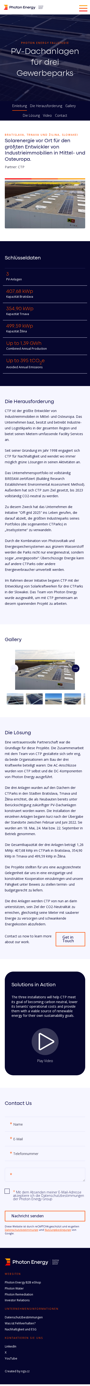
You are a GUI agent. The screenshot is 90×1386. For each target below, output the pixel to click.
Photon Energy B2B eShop (23, 1282)
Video (47, 115)
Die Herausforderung (46, 106)
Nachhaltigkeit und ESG (20, 1329)
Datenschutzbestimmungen (24, 1317)
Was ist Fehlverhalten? (20, 1323)
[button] (75, 668)
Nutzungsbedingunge (58, 1229)
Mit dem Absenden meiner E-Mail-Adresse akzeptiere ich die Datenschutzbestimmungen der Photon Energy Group (48, 1195)
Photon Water (14, 1288)
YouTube (11, 1358)
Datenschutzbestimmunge (21, 1229)
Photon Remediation (19, 1294)
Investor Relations (17, 1300)
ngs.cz (25, 1371)
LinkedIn (10, 1346)
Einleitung (19, 106)
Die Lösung (31, 115)
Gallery (70, 106)
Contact (61, 115)
